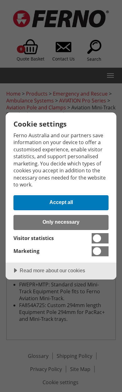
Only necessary (61, 222)
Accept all (61, 202)
